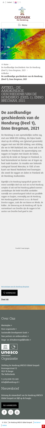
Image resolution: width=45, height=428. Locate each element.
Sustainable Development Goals (14, 332)
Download (11, 293)
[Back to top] (43, 426)
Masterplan (5, 325)
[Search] (20, 2)
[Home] (3, 2)
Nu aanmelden (10, 405)
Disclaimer (37, 422)
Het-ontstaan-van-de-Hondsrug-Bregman (15, 287)
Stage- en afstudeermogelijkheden (15, 340)
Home (6, 64)
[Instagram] (10, 412)
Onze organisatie (8, 329)
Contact (9, 2)
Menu (24, 25)
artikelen (5, 73)
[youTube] (17, 412)
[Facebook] (4, 412)
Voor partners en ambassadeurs (14, 336)
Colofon (4, 425)
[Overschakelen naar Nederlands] (15, 2)
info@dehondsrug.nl (9, 382)
